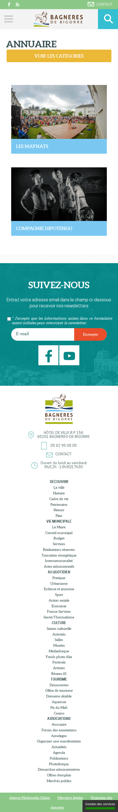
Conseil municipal (58, 533)
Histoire (59, 493)
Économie (59, 606)
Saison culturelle (59, 628)
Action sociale (59, 600)
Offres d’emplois (59, 775)
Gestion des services (100, 804)
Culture (59, 623)
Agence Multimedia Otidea (29, 797)
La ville (59, 487)
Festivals (59, 662)
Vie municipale (59, 521)
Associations (58, 718)
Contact (104, 5)
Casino (59, 713)
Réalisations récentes (59, 549)
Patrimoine (58, 504)
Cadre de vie (58, 499)
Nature (59, 510)
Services (59, 544)
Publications (59, 758)
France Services (59, 611)
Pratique (58, 578)
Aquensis (59, 702)
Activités (59, 634)
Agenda (59, 752)
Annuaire (59, 724)
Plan (59, 515)
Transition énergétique (59, 555)
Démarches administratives (59, 769)
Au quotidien (59, 572)
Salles (59, 640)
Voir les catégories (59, 55)
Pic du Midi (58, 707)
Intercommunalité (59, 561)
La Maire (59, 527)
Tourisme (59, 679)
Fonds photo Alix (59, 657)
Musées (59, 645)
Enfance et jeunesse (59, 589)
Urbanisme (59, 583)
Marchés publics (59, 781)
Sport (59, 594)
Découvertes (59, 685)
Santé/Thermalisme (59, 617)
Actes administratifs (59, 566)
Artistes (59, 668)
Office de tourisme (59, 690)
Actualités (59, 747)
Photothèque (59, 764)
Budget (59, 538)
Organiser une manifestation (59, 741)
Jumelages (59, 736)
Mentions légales (70, 797)
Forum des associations (59, 730)
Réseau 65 (58, 673)
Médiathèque (59, 651)
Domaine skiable (59, 696)
